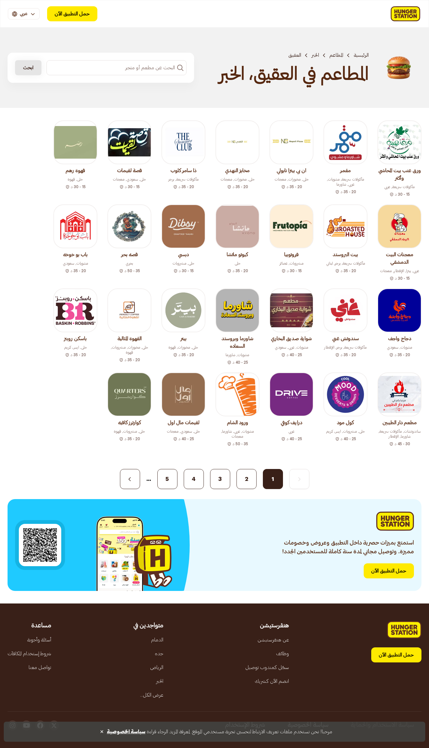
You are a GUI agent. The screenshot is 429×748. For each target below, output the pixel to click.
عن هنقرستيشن (273, 639)
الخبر (315, 55)
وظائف (282, 653)
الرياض (156, 667)
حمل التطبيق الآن (72, 13)
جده (159, 653)
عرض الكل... (151, 695)
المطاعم (336, 55)
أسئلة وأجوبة (39, 639)
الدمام (157, 639)
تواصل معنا (40, 667)
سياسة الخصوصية (126, 731)
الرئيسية (361, 55)
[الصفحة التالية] (130, 479)
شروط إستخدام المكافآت (29, 653)
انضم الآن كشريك (272, 681)
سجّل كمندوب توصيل (267, 667)
